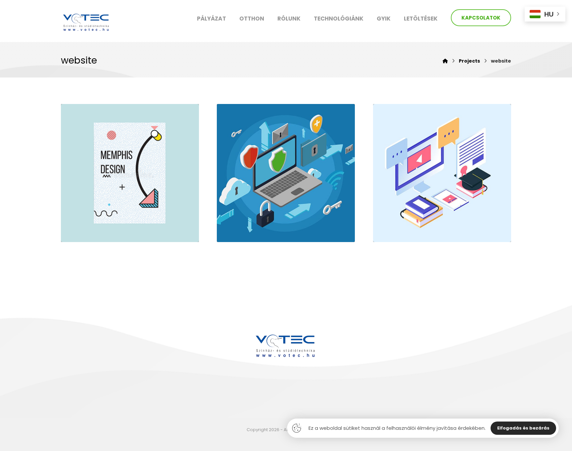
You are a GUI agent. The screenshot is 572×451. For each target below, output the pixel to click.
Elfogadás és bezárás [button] (523, 428)
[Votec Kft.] (86, 22)
